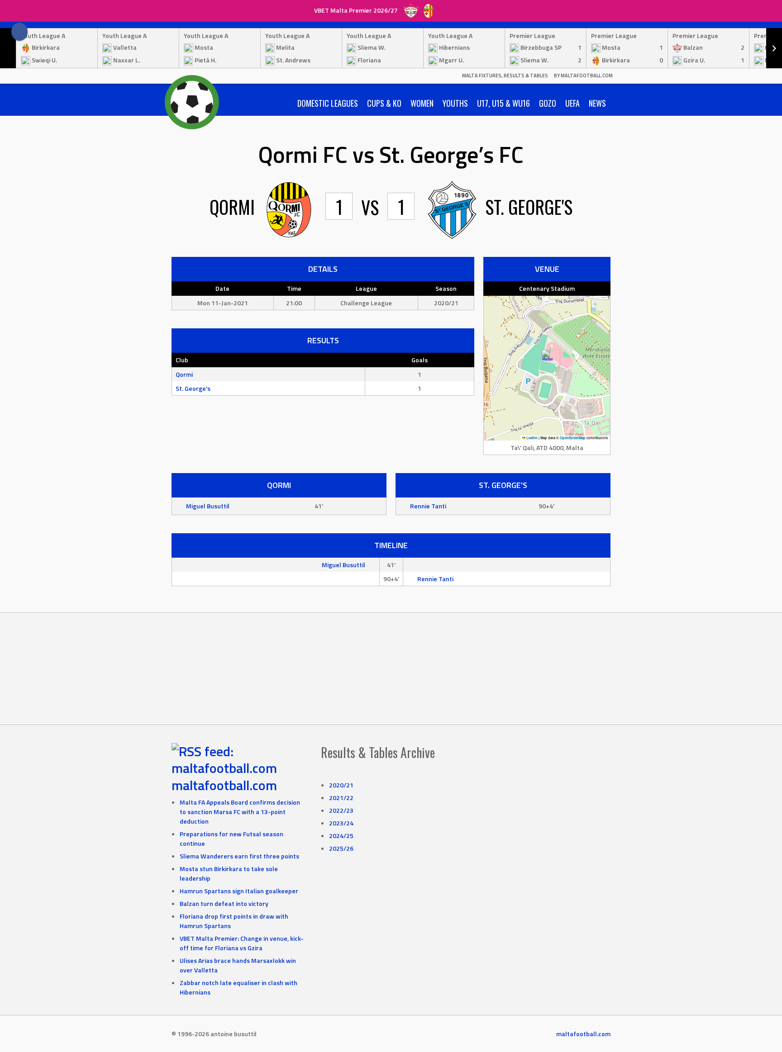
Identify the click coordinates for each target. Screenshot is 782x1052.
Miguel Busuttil (207, 506)
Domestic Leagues (327, 103)
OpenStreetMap (573, 438)
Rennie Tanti (428, 506)
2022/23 (341, 810)
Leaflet (531, 438)
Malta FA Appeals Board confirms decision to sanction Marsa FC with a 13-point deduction (240, 811)
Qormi (184, 374)
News (597, 103)
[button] (547, 359)
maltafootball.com (224, 785)
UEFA (572, 103)
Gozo (547, 103)
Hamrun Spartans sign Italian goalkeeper (239, 891)
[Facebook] (19, 32)
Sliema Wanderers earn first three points (239, 856)
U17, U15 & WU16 (503, 103)
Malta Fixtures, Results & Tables (505, 75)
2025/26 (341, 848)
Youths (455, 103)
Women (422, 103)
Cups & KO (384, 103)
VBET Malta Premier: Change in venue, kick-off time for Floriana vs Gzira (242, 943)
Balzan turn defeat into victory (224, 903)
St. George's (193, 388)
